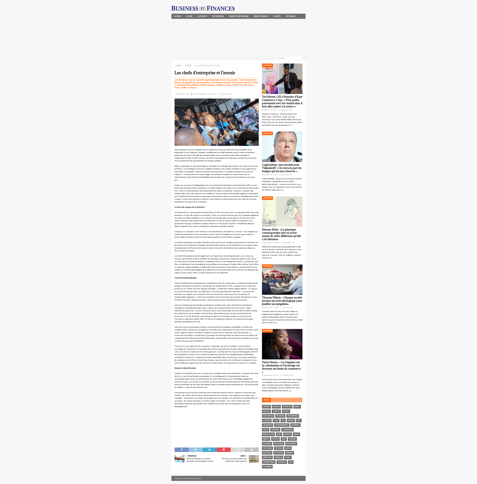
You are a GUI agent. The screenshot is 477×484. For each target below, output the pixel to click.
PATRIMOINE (291, 443)
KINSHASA (275, 429)
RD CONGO (279, 452)
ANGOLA (276, 406)
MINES (296, 434)
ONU (283, 439)
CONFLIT (276, 411)
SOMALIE (278, 457)
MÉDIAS (266, 439)
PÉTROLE (278, 448)
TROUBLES (282, 462)
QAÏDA (288, 448)
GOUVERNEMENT (281, 425)
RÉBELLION (267, 457)
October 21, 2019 (270, 174)
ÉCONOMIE (267, 466)
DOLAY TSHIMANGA (200, 94)
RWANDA (289, 452)
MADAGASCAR (268, 434)
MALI (279, 434)
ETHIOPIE (266, 420)
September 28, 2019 (271, 242)
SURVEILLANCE (268, 462)
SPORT (287, 457)
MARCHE (287, 434)
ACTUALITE (202, 16)
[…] (291, 125)
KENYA (265, 429)
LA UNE (189, 16)
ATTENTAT (287, 406)
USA (290, 462)
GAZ (298, 420)
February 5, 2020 (270, 110)
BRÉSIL (297, 406)
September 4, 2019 (271, 375)
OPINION (292, 439)
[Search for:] (290, 58)
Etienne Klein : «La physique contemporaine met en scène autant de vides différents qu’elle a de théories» (281, 234)
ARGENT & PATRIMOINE (239, 16)
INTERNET (295, 425)
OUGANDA (267, 443)
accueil (177, 16)
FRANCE (291, 420)
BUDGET (266, 411)
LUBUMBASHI (287, 429)
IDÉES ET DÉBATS (261, 16)
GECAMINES (267, 425)
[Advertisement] (238, 37)
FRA (283, 420)
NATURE (275, 439)
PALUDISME (278, 443)
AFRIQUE (266, 406)
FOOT (276, 420)
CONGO (286, 411)
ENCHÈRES (280, 416)
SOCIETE (277, 16)
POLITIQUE (267, 448)
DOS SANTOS (268, 416)
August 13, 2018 (183, 94)
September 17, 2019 (271, 307)
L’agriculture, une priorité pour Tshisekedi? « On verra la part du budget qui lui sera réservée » (281, 168)
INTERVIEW (290, 16)
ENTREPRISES (218, 16)
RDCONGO (267, 452)
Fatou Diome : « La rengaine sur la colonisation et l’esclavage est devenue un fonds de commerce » (281, 367)
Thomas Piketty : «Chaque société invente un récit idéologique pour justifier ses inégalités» (282, 301)
